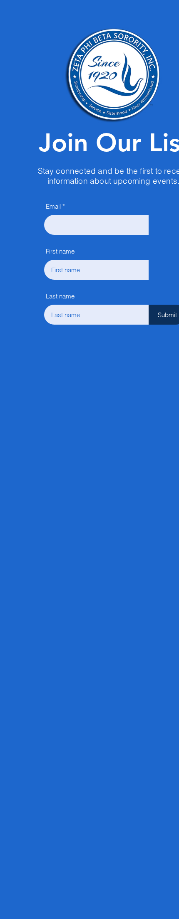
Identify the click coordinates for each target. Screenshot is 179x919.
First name (60, 251)
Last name (60, 296)
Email (53, 206)
